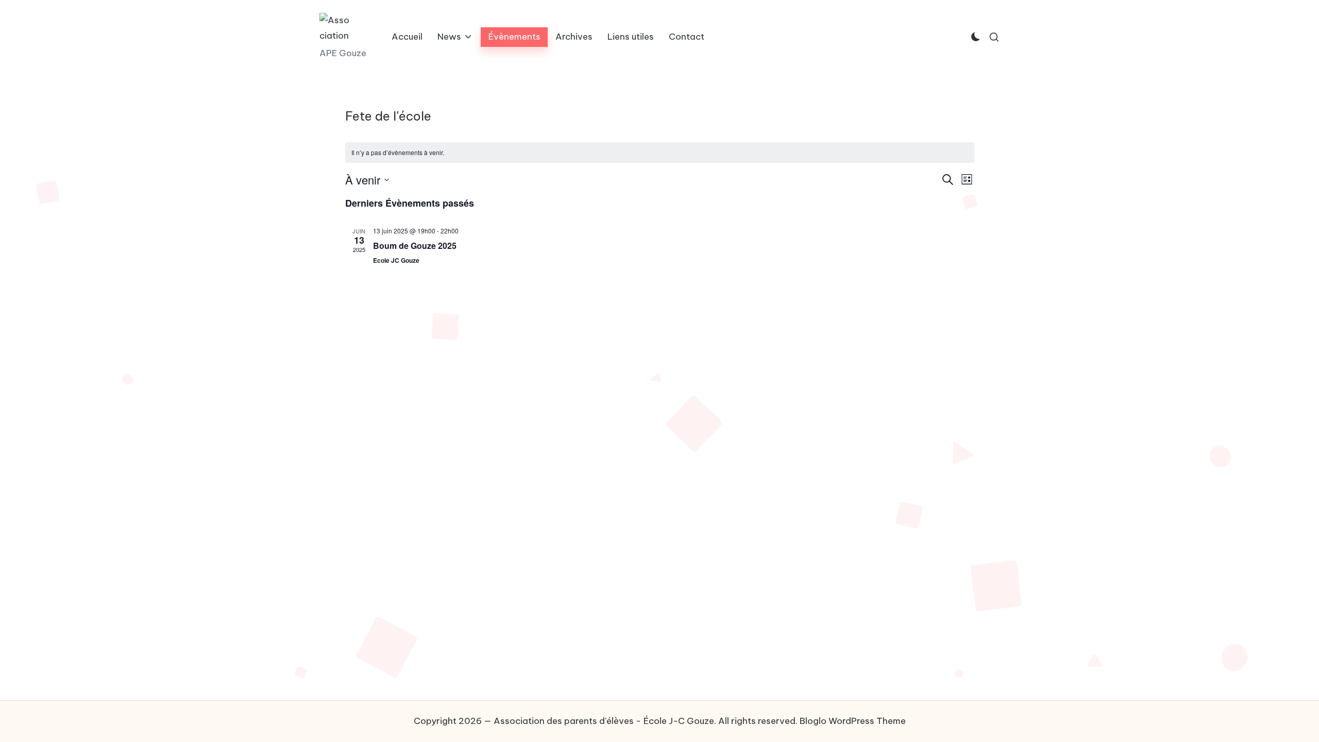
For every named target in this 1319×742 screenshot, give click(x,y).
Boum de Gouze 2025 (414, 245)
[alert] (659, 152)
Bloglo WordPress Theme (853, 721)
